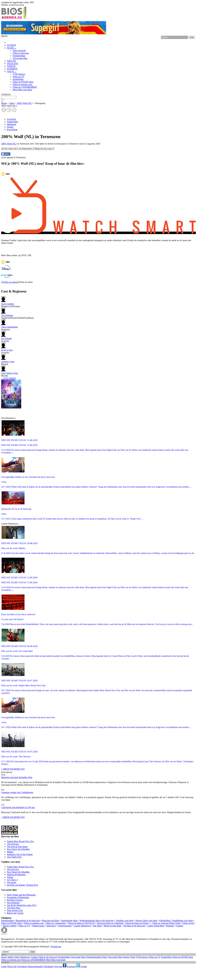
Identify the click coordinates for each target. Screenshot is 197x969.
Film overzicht (19, 50)
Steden (10, 957)
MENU (4, 36)
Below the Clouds (15, 913)
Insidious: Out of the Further (20, 854)
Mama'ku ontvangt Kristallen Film (16, 777)
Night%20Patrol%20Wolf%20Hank (17, 316)
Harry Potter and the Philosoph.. (21, 895)
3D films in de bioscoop (134, 926)
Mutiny (10, 852)
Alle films (97, 926)
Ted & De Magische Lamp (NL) (21, 905)
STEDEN (11, 45)
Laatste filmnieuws (82, 926)
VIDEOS (11, 66)
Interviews (51, 926)
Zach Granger (7, 304)
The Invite (11, 882)
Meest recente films (112, 926)
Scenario (6, 339)
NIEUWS (11, 61)
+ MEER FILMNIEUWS (13, 769)
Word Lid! (12, 966)
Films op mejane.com (22, 84)
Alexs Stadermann (9, 327)
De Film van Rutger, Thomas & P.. (23, 885)
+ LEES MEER (8, 378)
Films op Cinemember (56, 923)
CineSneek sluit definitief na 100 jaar (18, 807)
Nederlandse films (69, 920)
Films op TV (18, 76)
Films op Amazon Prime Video (166, 923)
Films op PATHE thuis (23, 82)
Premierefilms (19, 55)
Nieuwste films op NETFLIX (81, 923)
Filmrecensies (38, 926)
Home (4, 103)
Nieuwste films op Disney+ (137, 923)
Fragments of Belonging (18, 897)
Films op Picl (189, 923)
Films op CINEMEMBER (25, 87)
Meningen (11, 124)
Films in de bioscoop (47, 957)
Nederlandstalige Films (96, 957)
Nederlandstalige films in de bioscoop (96, 920)
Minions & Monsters (16, 874)
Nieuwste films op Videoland (110, 923)
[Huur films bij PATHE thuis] (5, 264)
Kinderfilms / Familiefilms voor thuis (176, 920)
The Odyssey (13, 844)
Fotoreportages (65, 926)
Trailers (34, 957)
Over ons (58, 966)
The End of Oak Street (17, 846)
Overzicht (11, 119)
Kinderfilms (18, 79)
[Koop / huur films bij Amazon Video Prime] (6, 277)
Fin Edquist (6, 338)
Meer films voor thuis (22, 89)
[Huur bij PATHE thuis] (5, 176)
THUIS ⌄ (11, 71)
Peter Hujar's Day (15, 910)
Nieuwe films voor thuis (146, 920)
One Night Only (14, 857)
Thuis (132, 957)
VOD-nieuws (19, 74)
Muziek (7, 362)
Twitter (83, 966)
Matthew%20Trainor (10, 305)
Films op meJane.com (34, 923)
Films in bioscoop (21, 53)
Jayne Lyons (7, 350)
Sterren (126, 957)
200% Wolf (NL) (24, 103)
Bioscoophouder (35, 966)
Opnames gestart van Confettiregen (17, 792)
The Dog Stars (13, 908)
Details (10, 127)
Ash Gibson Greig (9, 373)
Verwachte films (20, 58)
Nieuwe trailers (9, 926)
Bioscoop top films (50, 920)
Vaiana (10, 877)
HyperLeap (56, 946)
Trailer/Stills (12, 121)
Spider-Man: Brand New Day (20, 841)
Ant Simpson (7, 315)
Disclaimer (48, 966)
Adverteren (22, 966)
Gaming (179, 926)
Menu (3, 954)
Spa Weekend (13, 902)
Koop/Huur (12, 129)
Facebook (71, 966)
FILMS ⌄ (11, 48)
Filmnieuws (25, 957)
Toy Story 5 (12, 880)
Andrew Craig (7, 361)
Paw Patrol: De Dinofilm (18, 849)
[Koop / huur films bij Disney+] (6, 270)
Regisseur (9, 328)
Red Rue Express (15, 900)
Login (4, 966)
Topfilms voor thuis (124, 920)
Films (11, 103)
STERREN (12, 68)
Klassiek (170, 926)
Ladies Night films (155, 926)
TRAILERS (12, 63)
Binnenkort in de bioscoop (28, 920)
